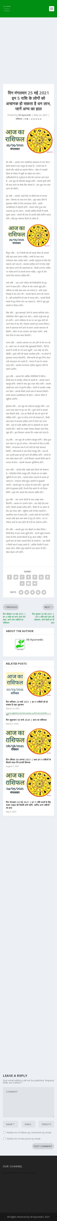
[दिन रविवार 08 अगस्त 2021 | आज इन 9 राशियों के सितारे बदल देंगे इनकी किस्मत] (28, 741)
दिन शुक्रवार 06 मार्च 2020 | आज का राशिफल (26, 719)
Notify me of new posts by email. (24, 1138)
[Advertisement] (28, 47)
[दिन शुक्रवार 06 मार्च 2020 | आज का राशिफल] (28, 714)
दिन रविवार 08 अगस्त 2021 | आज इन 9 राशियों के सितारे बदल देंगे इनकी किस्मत (28, 761)
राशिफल (19, 118)
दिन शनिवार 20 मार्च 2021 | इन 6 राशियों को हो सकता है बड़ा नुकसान (27, 703)
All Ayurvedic (24, 114)
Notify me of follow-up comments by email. (29, 1132)
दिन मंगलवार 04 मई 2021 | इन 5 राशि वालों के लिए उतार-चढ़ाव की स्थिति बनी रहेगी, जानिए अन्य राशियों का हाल (28, 805)
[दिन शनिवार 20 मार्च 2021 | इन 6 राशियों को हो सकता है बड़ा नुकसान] (28, 683)
